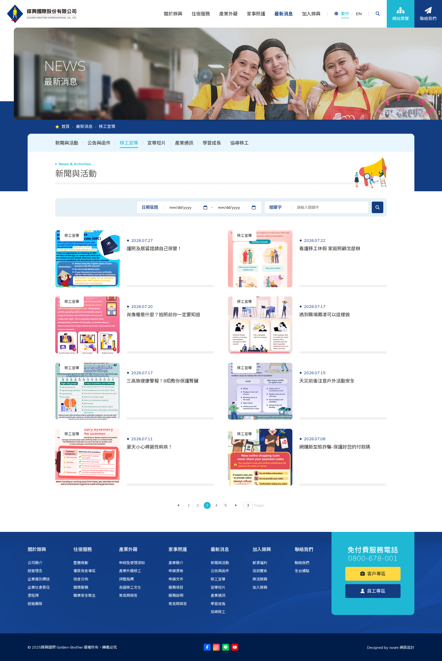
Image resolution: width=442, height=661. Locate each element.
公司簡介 (35, 562)
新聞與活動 (66, 143)
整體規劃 (80, 562)
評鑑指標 (126, 579)
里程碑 (33, 595)
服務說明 (176, 595)
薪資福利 (260, 562)
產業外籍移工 (130, 570)
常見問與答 (128, 595)
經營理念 (35, 570)
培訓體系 (260, 570)
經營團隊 (35, 603)
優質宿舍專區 (84, 570)
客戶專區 (376, 574)
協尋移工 (239, 143)
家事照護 (178, 549)
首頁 (65, 126)
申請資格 (176, 570)
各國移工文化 (130, 587)
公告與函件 (98, 143)
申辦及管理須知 (132, 562)
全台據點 (302, 570)
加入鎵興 (262, 549)
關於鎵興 (37, 549)
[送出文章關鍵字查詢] (377, 207)
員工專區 (375, 591)
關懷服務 (80, 587)
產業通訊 (184, 143)
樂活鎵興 (260, 579)
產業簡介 (176, 562)
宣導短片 (156, 143)
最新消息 (84, 126)
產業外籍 (128, 549)
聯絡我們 (304, 549)
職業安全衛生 (84, 595)
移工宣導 (129, 143)
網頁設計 (407, 647)
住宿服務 (82, 549)
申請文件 (176, 579)
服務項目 (176, 587)
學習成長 (212, 143)
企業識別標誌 (39, 579)
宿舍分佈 (80, 579)
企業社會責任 (39, 587)
